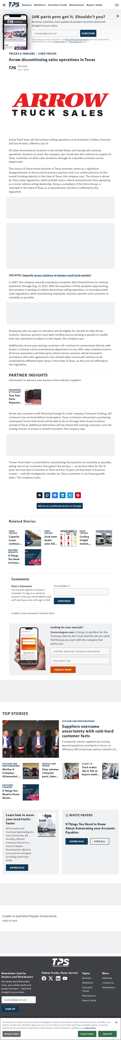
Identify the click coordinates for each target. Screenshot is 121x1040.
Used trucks (47, 53)
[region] (60, 1029)
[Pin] (78, 495)
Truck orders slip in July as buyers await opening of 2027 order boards (90, 771)
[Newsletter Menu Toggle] (117, 5)
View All (99, 841)
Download (17, 867)
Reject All (107, 1034)
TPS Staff (22, 66)
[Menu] (4, 5)
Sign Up (10, 1008)
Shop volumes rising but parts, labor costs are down (51, 773)
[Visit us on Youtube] (65, 978)
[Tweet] (70, 495)
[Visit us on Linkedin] (58, 978)
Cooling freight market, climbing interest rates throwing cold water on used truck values (86, 540)
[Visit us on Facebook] (44, 978)
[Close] (116, 1022)
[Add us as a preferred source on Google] (47, 495)
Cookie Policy (90, 1028)
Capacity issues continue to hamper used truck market (56, 275)
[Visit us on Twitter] (51, 978)
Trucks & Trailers (22, 53)
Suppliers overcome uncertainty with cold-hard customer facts (87, 731)
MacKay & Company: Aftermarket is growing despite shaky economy (11, 773)
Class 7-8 (87, 763)
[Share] (55, 495)
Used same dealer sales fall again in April (50, 540)
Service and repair (49, 764)
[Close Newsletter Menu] (118, 16)
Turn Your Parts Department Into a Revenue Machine (15, 399)
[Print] (39, 495)
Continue (64, 600)
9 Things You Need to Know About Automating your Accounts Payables (15, 559)
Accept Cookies (87, 1034)
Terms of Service (75, 41)
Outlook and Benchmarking (78, 721)
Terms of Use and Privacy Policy (77, 39)
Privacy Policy (59, 41)
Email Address (62, 586)
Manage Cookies (11, 1034)
